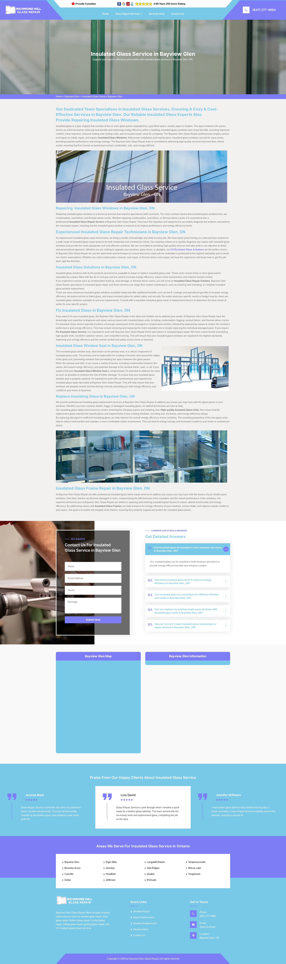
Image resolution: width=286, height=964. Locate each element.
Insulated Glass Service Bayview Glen (102, 96)
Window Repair (141, 911)
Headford (111, 874)
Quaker (151, 874)
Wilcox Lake (194, 868)
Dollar (67, 880)
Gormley (110, 868)
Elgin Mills (111, 862)
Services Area (156, 13)
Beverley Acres (72, 868)
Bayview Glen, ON (209, 938)
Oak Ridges (153, 868)
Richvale (151, 880)
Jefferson (110, 880)
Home (105, 13)
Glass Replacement (143, 917)
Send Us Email (208, 927)
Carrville (68, 874)
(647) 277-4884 (264, 10)
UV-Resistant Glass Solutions (187, 249)
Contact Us (177, 13)
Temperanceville (197, 862)
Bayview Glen (72, 96)
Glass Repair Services (127, 13)
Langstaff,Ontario (156, 862)
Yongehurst (194, 874)
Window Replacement (145, 923)
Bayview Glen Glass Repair (143, 958)
